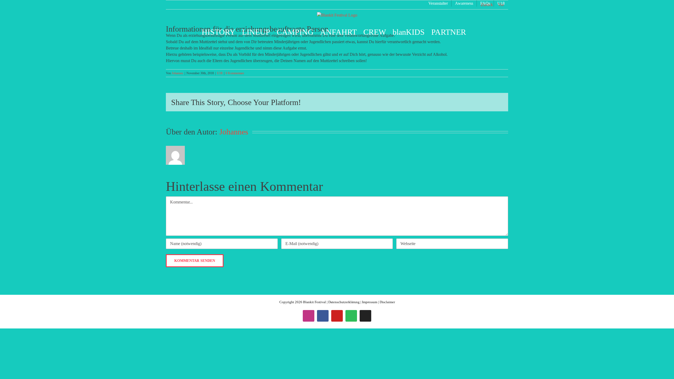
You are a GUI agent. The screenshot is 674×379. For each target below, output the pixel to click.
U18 (219, 73)
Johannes (177, 73)
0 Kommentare (235, 73)
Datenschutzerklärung (344, 302)
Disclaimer (387, 302)
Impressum (369, 302)
